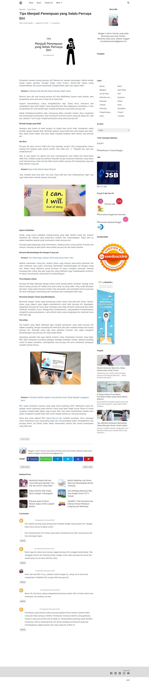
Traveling (121, 116)
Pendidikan (122, 108)
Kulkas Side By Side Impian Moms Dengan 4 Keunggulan (41, 492)
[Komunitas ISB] (119, 204)
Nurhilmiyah (29, 571)
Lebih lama (87, 467)
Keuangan (103, 101)
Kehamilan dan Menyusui (106, 97)
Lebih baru (25, 467)
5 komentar (55, 23)
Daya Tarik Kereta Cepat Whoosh (42, 169)
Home (31, 3)
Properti (120, 112)
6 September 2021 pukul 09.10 (50, 590)
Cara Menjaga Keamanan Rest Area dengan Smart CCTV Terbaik (80, 493)
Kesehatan (121, 97)
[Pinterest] (88, 459)
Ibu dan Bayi (104, 93)
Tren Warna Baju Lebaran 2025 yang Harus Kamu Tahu (50, 258)
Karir (119, 93)
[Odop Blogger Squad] (100, 230)
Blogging (103, 90)
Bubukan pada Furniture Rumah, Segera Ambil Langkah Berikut (41, 503)
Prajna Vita (29, 548)
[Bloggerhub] (111, 214)
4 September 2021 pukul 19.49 (45, 571)
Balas (23, 541)
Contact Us (49, 3)
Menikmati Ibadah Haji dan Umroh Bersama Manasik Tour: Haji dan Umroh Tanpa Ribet (41, 483)
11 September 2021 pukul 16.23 (49, 609)
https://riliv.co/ (52, 418)
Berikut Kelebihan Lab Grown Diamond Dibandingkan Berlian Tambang (80, 483)
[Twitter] (68, 459)
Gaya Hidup (25, 439)
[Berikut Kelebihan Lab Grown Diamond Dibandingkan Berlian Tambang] (62, 483)
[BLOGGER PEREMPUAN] (100, 204)
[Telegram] (57, 459)
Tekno (102, 116)
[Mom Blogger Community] (125, 222)
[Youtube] (128, 673)
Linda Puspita (33, 448)
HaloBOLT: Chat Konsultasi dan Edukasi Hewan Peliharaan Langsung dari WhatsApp (80, 503)
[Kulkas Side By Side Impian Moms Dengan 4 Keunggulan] (23, 493)
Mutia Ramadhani (32, 609)
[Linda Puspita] (20, 2)
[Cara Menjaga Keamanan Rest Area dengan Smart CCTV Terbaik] (62, 493)
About (39, 3)
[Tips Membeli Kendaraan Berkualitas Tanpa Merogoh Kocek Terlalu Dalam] (113, 420)
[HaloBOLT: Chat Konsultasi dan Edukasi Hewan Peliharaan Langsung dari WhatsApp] (62, 504)
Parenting (103, 108)
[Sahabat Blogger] (109, 222)
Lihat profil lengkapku (113, 46)
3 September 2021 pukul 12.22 (44, 548)
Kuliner (120, 101)
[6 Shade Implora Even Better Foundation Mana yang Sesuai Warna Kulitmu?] (113, 391)
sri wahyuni (29, 520)
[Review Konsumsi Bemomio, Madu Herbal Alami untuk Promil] (113, 365)
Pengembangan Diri (106, 112)
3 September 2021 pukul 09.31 (44, 520)
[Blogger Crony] (100, 212)
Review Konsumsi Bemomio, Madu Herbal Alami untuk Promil (111, 369)
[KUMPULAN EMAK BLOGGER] (110, 204)
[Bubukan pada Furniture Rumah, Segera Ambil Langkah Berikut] (23, 504)
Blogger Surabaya (32, 590)
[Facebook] (111, 673)
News (120, 105)
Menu (58, 3)
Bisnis (120, 86)
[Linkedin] (78, 459)
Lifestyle (103, 105)
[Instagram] (124, 673)
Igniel (128, 680)
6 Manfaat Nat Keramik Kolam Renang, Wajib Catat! (49, 91)
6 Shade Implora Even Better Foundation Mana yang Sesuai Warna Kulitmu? (112, 396)
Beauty (102, 86)
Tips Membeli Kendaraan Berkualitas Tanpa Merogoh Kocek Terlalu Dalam (112, 424)
